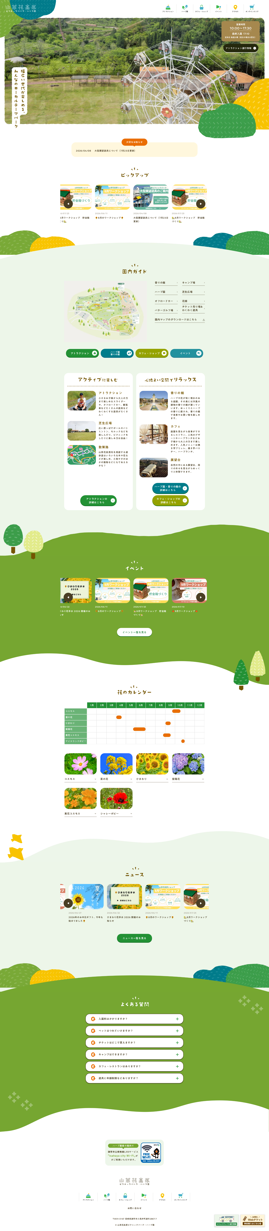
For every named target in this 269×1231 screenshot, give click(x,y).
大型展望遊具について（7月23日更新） (116, 150)
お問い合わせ (134, 1208)
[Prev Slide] (68, 203)
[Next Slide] (200, 203)
